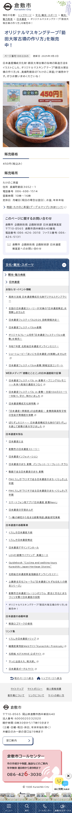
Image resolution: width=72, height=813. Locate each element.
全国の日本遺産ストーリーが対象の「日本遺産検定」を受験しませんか (38, 310)
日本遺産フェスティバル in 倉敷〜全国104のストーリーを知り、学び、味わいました (38, 394)
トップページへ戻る (51, 678)
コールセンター (45, 810)
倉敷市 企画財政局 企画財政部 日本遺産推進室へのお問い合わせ (36, 246)
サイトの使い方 (56, 695)
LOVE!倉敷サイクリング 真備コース (28, 555)
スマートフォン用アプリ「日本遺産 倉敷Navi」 (33, 502)
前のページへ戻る (24, 678)
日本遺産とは (16, 441)
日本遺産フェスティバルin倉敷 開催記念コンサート (36, 365)
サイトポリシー (34, 689)
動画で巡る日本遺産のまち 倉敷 (26, 472)
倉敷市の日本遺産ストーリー (24, 449)
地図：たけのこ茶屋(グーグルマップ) (35, 207)
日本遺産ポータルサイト (21, 669)
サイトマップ (17, 689)
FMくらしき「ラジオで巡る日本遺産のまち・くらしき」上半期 (38, 481)
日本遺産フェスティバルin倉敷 (25, 327)
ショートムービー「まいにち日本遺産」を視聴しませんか (38, 354)
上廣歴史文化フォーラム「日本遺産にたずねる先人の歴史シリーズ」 (38, 584)
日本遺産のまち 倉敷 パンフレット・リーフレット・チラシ (38, 464)
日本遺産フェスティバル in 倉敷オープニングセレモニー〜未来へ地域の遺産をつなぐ (37, 382)
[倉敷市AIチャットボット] (61, 783)
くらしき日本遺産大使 (21, 532)
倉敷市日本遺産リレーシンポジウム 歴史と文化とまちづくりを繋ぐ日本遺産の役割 (38, 595)
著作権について (16, 695)
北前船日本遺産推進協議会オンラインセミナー (33, 574)
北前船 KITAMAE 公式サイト (25, 654)
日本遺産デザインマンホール (24, 547)
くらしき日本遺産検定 (21, 540)
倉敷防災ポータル (63, 810)
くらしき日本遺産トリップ (22, 639)
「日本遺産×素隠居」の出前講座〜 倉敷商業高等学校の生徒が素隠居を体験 (37, 413)
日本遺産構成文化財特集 (22, 403)
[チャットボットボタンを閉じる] (68, 776)
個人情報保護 (53, 689)
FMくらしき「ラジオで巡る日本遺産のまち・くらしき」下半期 (38, 493)
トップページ (25, 15)
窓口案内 (11, 740)
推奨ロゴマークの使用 (21, 624)
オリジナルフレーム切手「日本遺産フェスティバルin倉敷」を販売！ (37, 337)
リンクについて (36, 695)
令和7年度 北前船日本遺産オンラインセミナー (34, 346)
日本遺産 (22, 19)
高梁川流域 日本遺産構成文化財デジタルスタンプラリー (38, 299)
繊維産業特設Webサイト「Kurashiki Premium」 (36, 646)
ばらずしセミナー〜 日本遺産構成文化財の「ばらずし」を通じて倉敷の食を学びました (38, 424)
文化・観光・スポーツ (46, 15)
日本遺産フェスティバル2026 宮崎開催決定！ (34, 320)
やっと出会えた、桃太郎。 (22, 661)
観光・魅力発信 (17, 274)
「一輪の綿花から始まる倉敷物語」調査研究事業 (34, 517)
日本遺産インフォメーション (23, 456)
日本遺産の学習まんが (21, 510)
